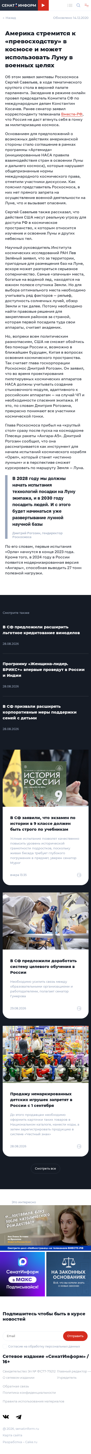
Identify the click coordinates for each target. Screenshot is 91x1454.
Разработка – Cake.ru (20, 1442)
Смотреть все (45, 1168)
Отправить (75, 1336)
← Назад (9, 18)
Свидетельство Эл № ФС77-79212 (29, 1371)
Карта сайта (12, 1435)
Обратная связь (16, 1386)
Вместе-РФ (72, 114)
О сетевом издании (18, 1377)
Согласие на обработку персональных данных (44, 1346)
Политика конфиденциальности (29, 1392)
